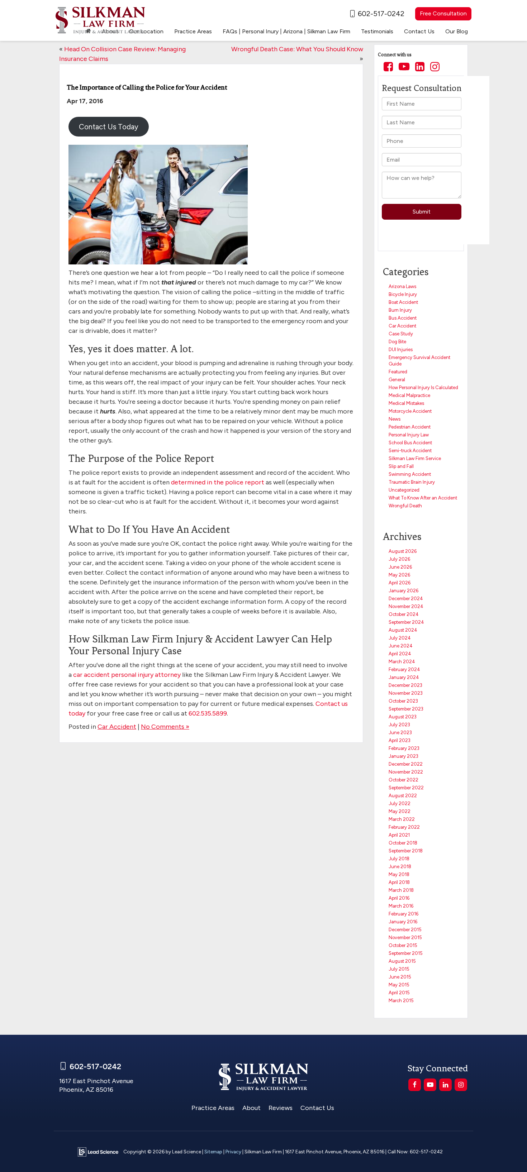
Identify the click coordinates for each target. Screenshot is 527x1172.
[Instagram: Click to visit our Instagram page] (435, 67)
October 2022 (403, 780)
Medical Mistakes (406, 403)
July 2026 (399, 559)
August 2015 (402, 961)
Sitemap (213, 1151)
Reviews (281, 1108)
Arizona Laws (402, 286)
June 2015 (400, 977)
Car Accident (117, 727)
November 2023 (406, 693)
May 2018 (399, 874)
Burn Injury (400, 310)
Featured (398, 371)
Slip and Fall (401, 466)
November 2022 (406, 772)
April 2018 (399, 882)
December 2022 (406, 764)
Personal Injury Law (409, 434)
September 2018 (406, 850)
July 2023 (399, 724)
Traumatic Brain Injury (412, 482)
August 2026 (403, 551)
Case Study (401, 333)
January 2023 (403, 756)
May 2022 (399, 811)
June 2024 (401, 646)
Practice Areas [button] (193, 31)
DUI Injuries (401, 349)
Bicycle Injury (403, 294)
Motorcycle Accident (410, 411)
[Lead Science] (98, 1151)
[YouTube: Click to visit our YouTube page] (404, 67)
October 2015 (403, 945)
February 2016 (403, 914)
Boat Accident (403, 302)
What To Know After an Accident (423, 498)
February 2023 (404, 748)
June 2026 (400, 567)
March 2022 (402, 819)
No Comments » (165, 727)
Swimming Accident (410, 474)
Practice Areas (212, 1108)
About (251, 1108)
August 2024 (403, 630)
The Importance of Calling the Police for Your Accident (147, 87)
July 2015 (399, 969)
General (397, 379)
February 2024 (404, 669)
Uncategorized (404, 490)
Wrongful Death (405, 505)
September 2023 (406, 709)
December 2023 (405, 685)
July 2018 (399, 858)
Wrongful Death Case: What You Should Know (297, 49)
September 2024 (406, 622)
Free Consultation (443, 13)
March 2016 (401, 906)
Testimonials (377, 31)
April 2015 (399, 992)
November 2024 (406, 606)
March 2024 (402, 661)
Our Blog (456, 31)
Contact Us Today (108, 127)
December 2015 (405, 929)
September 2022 (406, 787)
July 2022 (399, 803)
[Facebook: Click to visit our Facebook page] (388, 67)
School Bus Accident (410, 442)
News (394, 419)
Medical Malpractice (409, 395)
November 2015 (405, 937)
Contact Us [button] (419, 31)
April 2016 (399, 898)
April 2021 (399, 835)
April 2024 (400, 653)
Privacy (233, 1151)
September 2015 (406, 953)
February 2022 (404, 827)
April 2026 (399, 582)
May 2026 (399, 575)
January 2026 (403, 590)
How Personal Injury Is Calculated (423, 387)
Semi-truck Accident (410, 450)
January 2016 (403, 921)
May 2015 (399, 984)
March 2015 (401, 1000)
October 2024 (404, 614)
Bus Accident (403, 318)
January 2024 (404, 677)
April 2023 (399, 740)
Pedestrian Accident (410, 427)
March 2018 (401, 890)
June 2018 (400, 866)
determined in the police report (217, 482)
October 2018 (403, 843)
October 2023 (403, 701)
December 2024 (406, 598)
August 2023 (403, 716)
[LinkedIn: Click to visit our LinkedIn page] (419, 67)
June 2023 (400, 732)
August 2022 (403, 795)
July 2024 (400, 638)
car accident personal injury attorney (127, 675)
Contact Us (317, 1108)
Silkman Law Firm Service (415, 458)
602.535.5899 (208, 713)
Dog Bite (397, 341)
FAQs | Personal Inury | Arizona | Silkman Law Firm (286, 31)
